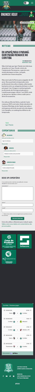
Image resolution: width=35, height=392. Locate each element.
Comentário (5, 186)
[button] (3, 376)
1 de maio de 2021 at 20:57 (8, 165)
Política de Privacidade (22, 378)
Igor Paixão (9, 125)
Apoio (17, 384)
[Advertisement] (17, 282)
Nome (3, 202)
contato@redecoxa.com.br (23, 376)
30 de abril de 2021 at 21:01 (8, 138)
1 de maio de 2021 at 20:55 (10, 150)
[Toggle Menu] (32, 3)
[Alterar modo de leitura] (26, 2)
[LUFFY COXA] (17, 14)
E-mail (3, 208)
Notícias (6, 45)
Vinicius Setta (27, 61)
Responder (5, 144)
